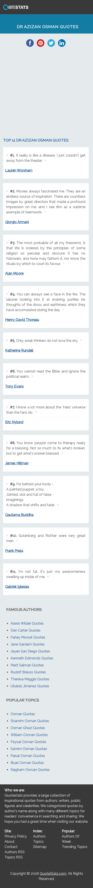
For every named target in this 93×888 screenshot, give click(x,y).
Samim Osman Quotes (29, 749)
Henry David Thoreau (22, 320)
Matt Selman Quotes (27, 665)
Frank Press (14, 551)
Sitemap (39, 847)
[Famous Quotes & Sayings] (15, 10)
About (9, 841)
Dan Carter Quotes (25, 630)
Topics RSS (14, 857)
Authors (39, 836)
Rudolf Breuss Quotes (28, 672)
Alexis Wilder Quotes (27, 623)
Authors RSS (15, 852)
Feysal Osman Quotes (28, 742)
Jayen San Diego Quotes (30, 651)
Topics (38, 841)
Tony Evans (14, 386)
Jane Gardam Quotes (28, 644)
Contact (11, 847)
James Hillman (17, 463)
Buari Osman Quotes (27, 763)
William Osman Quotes (29, 735)
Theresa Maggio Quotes (30, 679)
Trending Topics (74, 847)
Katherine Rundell (19, 350)
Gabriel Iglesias (17, 587)
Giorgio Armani (17, 222)
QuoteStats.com (53, 873)
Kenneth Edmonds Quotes (32, 658)
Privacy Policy (16, 836)
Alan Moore (14, 273)
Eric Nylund (14, 422)
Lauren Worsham (18, 170)
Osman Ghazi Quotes (28, 728)
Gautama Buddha (19, 515)
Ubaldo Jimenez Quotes (30, 686)
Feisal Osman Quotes (28, 756)
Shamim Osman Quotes (30, 721)
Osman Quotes (23, 714)
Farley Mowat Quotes (28, 637)
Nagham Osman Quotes (30, 770)
